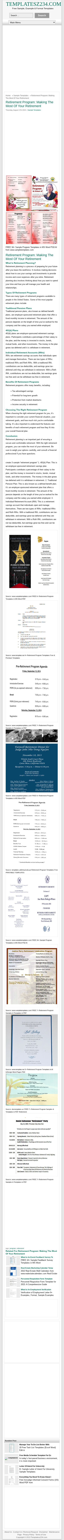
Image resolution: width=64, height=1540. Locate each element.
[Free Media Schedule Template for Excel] (11, 1457)
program (13, 1248)
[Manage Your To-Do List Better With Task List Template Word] (11, 1452)
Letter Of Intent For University (32, 1466)
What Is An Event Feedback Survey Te (37, 1257)
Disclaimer (43, 1532)
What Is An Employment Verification (36, 1290)
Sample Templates (20, 96)
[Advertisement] (32, 58)
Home (8, 96)
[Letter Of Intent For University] (11, 1473)
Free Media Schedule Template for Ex (35, 1455)
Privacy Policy (28, 1535)
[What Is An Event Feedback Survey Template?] (13, 1264)
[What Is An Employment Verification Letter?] (13, 1297)
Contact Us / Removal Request (25, 1532)
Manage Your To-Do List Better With (34, 1445)
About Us (8, 1532)
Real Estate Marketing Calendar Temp (37, 1268)
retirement (20, 1248)
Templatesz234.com (33, 4)
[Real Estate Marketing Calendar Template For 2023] (13, 1275)
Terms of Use (40, 1535)
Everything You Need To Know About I (35, 1477)
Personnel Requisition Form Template (37, 1279)
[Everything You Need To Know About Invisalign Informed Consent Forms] (11, 1484)
